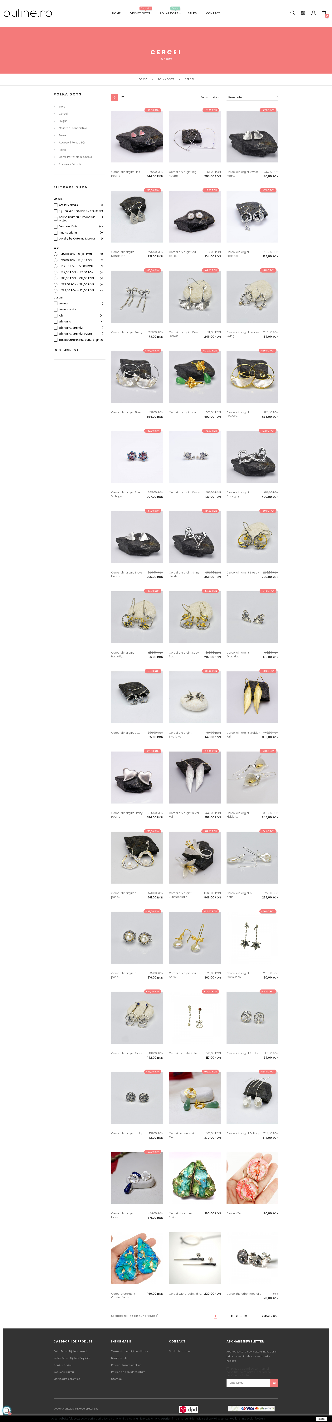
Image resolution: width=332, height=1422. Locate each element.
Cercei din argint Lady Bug (184, 654)
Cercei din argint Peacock (238, 254)
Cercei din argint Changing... (238, 494)
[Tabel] (114, 97)
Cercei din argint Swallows (180, 734)
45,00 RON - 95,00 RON (76, 254)
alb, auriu (65, 321)
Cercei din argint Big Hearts (183, 174)
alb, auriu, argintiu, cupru (75, 334)
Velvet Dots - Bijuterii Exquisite (72, 1358)
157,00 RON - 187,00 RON (77, 272)
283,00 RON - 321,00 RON (77, 290)
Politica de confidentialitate (128, 1372)
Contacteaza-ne (179, 1351)
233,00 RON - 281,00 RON (77, 284)
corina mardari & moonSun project (82, 218)
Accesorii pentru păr (72, 142)
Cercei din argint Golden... (238, 414)
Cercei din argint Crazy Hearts (127, 815)
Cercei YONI (234, 1213)
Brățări (63, 121)
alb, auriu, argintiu (71, 328)
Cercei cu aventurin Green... (182, 1135)
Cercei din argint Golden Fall (243, 734)
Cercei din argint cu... (183, 412)
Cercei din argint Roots (242, 1053)
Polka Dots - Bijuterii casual (70, 1351)
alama (63, 303)
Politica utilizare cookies (126, 1365)
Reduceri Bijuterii (64, 1372)
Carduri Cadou (63, 1365)
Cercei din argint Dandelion (122, 254)
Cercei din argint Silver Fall (184, 815)
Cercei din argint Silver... (127, 412)
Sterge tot (66, 350)
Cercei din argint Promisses (238, 975)
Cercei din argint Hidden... (238, 815)
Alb (61, 315)
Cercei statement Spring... (181, 1215)
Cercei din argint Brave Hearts (127, 574)
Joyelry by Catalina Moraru (77, 238)
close (321, 1418)
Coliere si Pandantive (73, 128)
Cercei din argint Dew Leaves (183, 334)
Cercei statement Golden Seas (123, 1295)
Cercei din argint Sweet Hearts (242, 174)
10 (245, 1316)
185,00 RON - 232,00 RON (77, 278)
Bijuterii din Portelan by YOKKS (79, 211)
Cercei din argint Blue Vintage (125, 494)
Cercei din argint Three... (127, 1053)
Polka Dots (68, 94)
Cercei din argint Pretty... (127, 332)
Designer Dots (68, 226)
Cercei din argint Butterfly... (122, 654)
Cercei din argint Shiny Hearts (184, 574)
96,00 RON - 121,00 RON (76, 260)
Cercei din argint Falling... (243, 1133)
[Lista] (122, 97)
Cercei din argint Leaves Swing (243, 334)
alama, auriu (67, 309)
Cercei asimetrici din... (184, 1053)
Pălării (62, 150)
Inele (62, 107)
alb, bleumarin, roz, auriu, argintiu (81, 340)
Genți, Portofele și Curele (75, 157)
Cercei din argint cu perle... (182, 254)
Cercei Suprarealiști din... (185, 1294)
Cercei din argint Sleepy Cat (243, 574)
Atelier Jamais (68, 205)
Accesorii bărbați (70, 164)
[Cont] (313, 14)
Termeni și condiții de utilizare (129, 1351)
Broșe (62, 135)
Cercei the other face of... (244, 1294)
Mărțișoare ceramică (67, 1379)
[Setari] (303, 14)
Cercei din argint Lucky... (127, 1133)
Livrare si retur (120, 1358)
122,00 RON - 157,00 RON (77, 266)
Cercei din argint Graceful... (238, 654)
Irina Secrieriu (68, 233)
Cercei (63, 114)
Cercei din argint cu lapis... (124, 1215)
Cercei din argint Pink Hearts (125, 174)
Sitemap (116, 1379)
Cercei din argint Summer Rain (180, 895)
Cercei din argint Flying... (185, 492)
